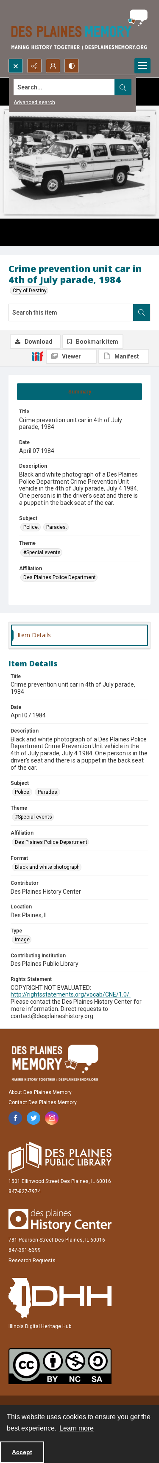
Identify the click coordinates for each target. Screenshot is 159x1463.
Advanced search (34, 102)
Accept (22, 1452)
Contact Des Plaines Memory (42, 1102)
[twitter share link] (33, 1118)
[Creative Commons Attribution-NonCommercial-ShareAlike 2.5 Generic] (60, 1366)
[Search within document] (141, 312)
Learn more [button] (76, 1428)
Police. (31, 527)
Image (22, 940)
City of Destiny (30, 291)
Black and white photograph (47, 867)
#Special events (42, 552)
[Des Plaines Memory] (54, 1063)
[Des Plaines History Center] (60, 1220)
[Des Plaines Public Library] (60, 1157)
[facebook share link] (15, 1118)
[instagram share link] (52, 1118)
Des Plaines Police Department (59, 577)
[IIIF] (37, 356)
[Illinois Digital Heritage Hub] (60, 1298)
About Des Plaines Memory (40, 1092)
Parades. (56, 527)
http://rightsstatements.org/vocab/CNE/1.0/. (71, 994)
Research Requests (32, 1261)
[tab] (79, 392)
